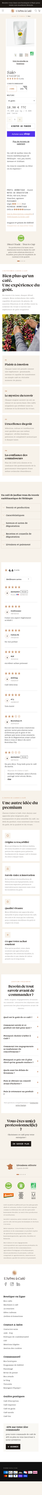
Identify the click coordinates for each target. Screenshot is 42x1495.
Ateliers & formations (13, 1316)
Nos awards (9, 1376)
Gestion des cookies (13, 1348)
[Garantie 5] (25, 1174)
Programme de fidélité (14, 1365)
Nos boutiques (10, 1361)
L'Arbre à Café (12, 1468)
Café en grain (9, 1408)
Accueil (14, 16)
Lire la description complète (20, 214)
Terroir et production (18, 507)
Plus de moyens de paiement (21, 142)
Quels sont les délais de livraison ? (16, 1071)
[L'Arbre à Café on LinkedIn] (18, 1284)
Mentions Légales (11, 1344)
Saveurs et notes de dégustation (17, 524)
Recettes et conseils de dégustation (18, 535)
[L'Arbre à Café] (21, 11)
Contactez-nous (11, 1329)
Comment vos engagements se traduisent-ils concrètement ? (18, 1049)
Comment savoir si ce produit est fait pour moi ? (18, 1026)
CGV (5, 1340)
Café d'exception (11, 1401)
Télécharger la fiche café (18, 216)
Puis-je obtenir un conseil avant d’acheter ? (17, 1082)
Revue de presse (11, 1372)
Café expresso (10, 1405)
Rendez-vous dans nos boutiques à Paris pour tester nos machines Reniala (21, 4)
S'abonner (13, 1447)
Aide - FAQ (8, 1333)
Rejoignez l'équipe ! (12, 1388)
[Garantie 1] (17, 1174)
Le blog (7, 1380)
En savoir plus (21, 1144)
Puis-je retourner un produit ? (18, 1092)
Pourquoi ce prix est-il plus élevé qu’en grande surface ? (18, 1061)
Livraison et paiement (18, 544)
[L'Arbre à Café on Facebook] (6, 1284)
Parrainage (8, 1369)
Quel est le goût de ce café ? (18, 1017)
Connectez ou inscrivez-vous (20, 225)
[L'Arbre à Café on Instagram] (12, 1284)
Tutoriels (8, 1384)
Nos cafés (8, 1301)
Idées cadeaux (10, 1312)
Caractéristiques (15, 515)
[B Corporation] (21, 1195)
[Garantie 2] (20, 1174)
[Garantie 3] (21, 1174)
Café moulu (9, 1412)
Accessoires (9, 1308)
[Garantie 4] (23, 1174)
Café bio (7, 1416)
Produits (22, 16)
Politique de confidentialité (16, 1337)
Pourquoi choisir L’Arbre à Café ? (17, 1037)
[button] (12, 78)
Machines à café (11, 1305)
